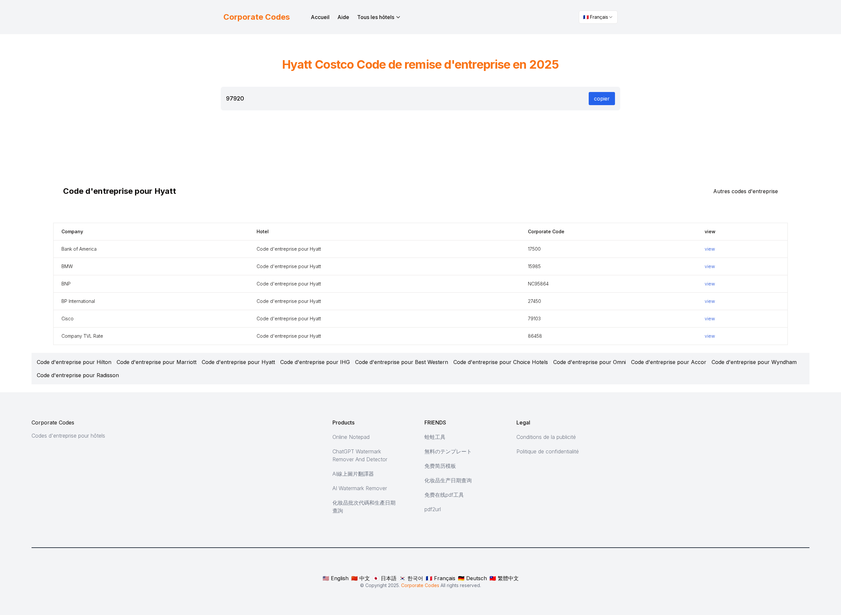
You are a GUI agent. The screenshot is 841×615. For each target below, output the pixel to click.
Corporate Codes (53, 422)
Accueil (320, 17)
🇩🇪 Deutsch (472, 578)
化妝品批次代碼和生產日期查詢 (364, 506)
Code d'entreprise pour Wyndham (754, 362)
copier (602, 98)
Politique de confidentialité (547, 451)
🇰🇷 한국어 (411, 578)
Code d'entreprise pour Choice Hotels (500, 362)
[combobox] (598, 17)
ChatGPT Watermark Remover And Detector (359, 455)
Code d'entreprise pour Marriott (156, 362)
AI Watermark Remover (359, 488)
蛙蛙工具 (434, 437)
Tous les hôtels (375, 17)
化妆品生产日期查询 (448, 480)
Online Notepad (351, 437)
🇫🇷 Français (440, 578)
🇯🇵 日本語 (385, 578)
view (710, 249)
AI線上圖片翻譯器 (353, 473)
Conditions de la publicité (546, 437)
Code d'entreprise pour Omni (589, 362)
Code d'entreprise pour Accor (668, 362)
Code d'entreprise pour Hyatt (238, 362)
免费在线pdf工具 (444, 494)
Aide (343, 17)
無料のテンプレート (448, 451)
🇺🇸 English (336, 578)
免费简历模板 (440, 466)
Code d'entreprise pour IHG (315, 362)
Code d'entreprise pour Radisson (78, 375)
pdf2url (432, 509)
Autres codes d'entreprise (745, 191)
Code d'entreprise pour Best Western (401, 362)
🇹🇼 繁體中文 (504, 578)
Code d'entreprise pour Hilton (74, 362)
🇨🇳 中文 (360, 578)
